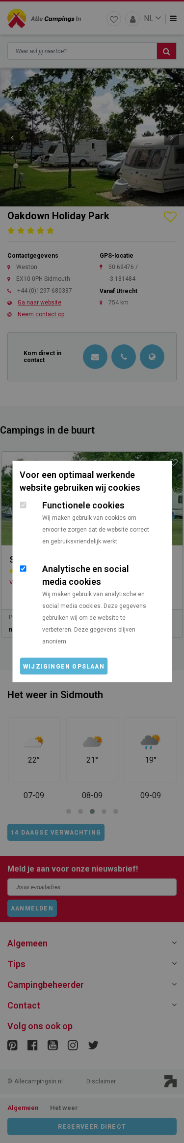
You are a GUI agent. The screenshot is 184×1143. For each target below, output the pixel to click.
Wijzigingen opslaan (64, 666)
